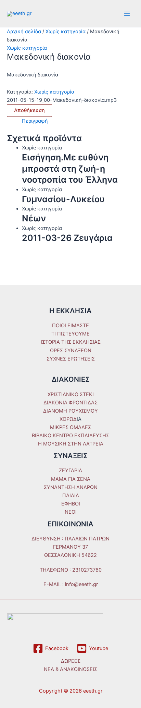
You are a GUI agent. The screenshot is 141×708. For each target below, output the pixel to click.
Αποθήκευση (29, 110)
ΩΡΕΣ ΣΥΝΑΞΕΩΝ (70, 350)
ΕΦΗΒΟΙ (70, 504)
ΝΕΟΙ (71, 512)
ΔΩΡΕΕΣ (70, 661)
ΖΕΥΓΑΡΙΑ (70, 470)
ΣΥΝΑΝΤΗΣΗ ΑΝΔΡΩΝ (71, 487)
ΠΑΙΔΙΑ (70, 495)
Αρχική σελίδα (24, 31)
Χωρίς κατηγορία (66, 31)
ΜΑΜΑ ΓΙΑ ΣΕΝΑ (70, 479)
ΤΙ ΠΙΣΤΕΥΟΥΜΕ (70, 334)
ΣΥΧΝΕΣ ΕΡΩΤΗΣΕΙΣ (71, 359)
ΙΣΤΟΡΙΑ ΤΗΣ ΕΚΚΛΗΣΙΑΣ (71, 342)
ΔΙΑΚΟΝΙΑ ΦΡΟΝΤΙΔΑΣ (70, 403)
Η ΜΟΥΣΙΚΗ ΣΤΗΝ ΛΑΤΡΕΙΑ (70, 444)
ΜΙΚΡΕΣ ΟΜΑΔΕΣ (70, 427)
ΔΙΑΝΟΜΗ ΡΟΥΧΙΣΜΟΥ (70, 411)
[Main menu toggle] (127, 14)
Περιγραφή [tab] (35, 121)
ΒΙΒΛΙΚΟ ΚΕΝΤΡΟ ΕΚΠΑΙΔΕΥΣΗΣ (70, 435)
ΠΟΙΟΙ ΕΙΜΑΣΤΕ (70, 325)
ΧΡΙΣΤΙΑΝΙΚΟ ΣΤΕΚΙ (71, 394)
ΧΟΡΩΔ (68, 419)
